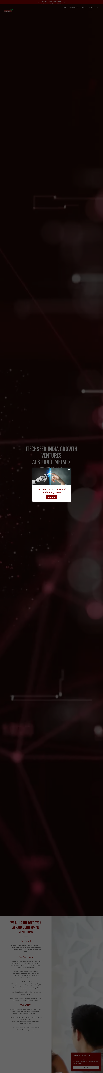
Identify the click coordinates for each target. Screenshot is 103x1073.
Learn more (51, 497)
